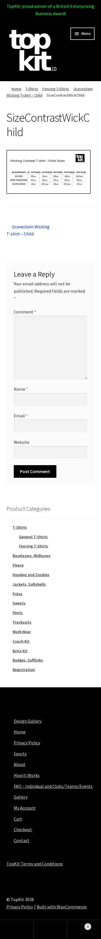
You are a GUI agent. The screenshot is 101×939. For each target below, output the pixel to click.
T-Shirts (32, 88)
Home (16, 88)
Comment (25, 312)
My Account (25, 808)
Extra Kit (20, 650)
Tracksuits (22, 622)
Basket (78, 924)
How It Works (27, 775)
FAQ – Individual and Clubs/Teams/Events (53, 786)
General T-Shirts (33, 536)
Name (21, 389)
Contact (21, 840)
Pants (18, 612)
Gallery (20, 797)
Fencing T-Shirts (55, 88)
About (20, 764)
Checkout (23, 829)
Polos (17, 593)
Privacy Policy (27, 742)
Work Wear (22, 631)
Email (21, 416)
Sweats (19, 603)
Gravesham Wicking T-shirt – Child (28, 230)
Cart (18, 819)
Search (50, 929)
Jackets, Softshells (29, 584)
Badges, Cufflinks (28, 660)
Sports (20, 753)
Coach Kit (21, 641)
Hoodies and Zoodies (31, 574)
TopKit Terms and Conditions (34, 864)
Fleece (18, 565)
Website (21, 442)
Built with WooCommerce (61, 907)
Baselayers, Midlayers (31, 555)
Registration (24, 669)
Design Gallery (28, 721)
